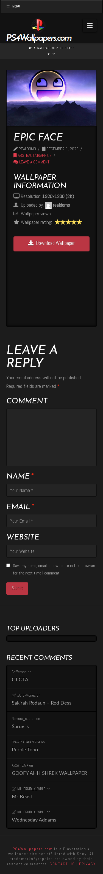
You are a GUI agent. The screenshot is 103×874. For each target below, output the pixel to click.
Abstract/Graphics (34, 155)
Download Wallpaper (55, 243)
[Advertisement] (53, 285)
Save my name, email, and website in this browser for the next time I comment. (54, 569)
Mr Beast (22, 796)
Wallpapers (46, 48)
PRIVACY (87, 863)
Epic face (67, 48)
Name (19, 476)
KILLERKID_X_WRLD (31, 789)
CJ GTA (20, 680)
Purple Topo (25, 749)
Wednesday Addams (34, 820)
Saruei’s (20, 726)
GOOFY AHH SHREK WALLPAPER (49, 773)
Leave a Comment (33, 162)
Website (22, 537)
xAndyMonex (26, 695)
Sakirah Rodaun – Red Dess (41, 703)
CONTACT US (62, 863)
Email (20, 507)
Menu (16, 6)
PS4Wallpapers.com (33, 848)
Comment (27, 401)
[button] (90, 25)
